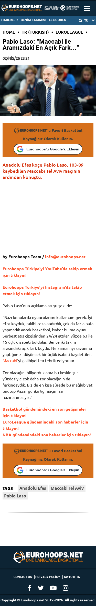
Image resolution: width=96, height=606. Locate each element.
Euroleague (69, 32)
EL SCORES (57, 20)
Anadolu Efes (32, 488)
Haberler (9, 20)
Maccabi (10, 360)
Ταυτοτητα (71, 577)
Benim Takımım (33, 20)
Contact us (23, 577)
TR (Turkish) (35, 32)
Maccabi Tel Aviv (67, 488)
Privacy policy (47, 577)
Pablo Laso (15, 496)
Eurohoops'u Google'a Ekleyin (52, 149)
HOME (9, 32)
